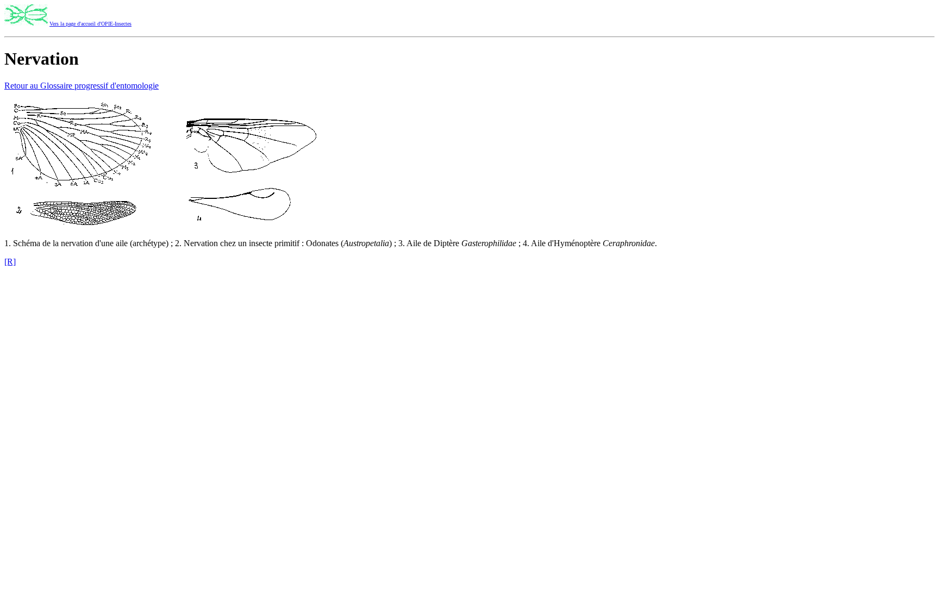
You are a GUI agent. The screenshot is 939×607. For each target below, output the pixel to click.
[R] (10, 261)
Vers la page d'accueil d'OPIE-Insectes (90, 24)
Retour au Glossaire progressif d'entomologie (81, 85)
